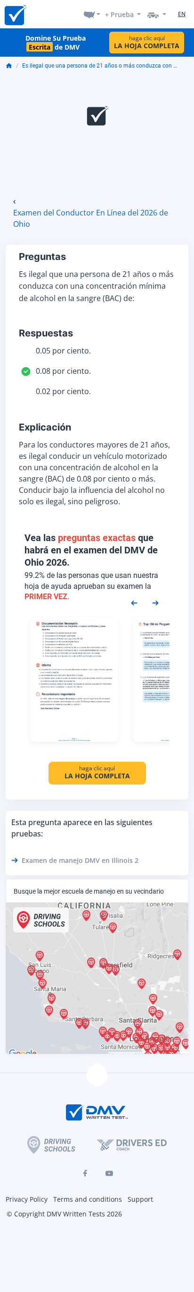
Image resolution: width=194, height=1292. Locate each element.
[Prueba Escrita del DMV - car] (156, 14)
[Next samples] (155, 602)
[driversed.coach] (132, 1145)
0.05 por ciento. (63, 350)
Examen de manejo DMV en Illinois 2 (80, 860)
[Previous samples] (134, 602)
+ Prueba (119, 14)
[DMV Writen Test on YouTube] (109, 1173)
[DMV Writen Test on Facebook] (84, 1173)
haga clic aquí (146, 42)
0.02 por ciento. (63, 391)
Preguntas (42, 256)
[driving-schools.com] (51, 1145)
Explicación (45, 427)
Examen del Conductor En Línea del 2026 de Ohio (90, 218)
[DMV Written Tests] (97, 1075)
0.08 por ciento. (63, 371)
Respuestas (46, 333)
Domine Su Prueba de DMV (55, 43)
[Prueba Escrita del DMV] (15, 14)
